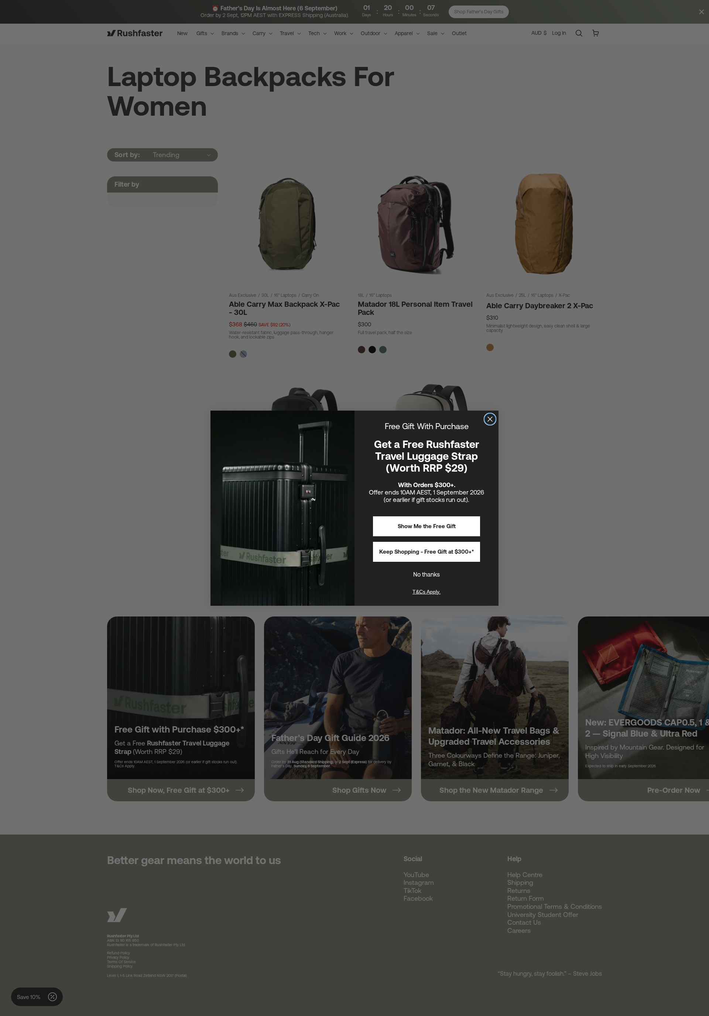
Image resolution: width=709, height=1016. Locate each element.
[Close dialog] (490, 419)
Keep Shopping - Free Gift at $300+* (426, 551)
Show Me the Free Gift (427, 526)
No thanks (426, 574)
